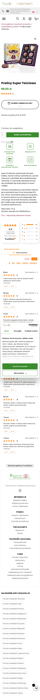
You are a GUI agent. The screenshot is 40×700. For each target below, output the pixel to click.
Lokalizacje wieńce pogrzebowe (20, 575)
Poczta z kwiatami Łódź (12, 604)
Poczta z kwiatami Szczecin (14, 623)
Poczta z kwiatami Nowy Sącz (14, 673)
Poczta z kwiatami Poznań (13, 609)
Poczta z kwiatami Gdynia (13, 663)
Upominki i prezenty (22, 24)
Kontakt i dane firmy (20, 557)
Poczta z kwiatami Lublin (12, 648)
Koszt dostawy (20, 545)
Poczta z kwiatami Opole (13, 693)
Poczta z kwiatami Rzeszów (14, 633)
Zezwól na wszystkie (20, 366)
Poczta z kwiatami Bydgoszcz (14, 613)
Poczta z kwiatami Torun (12, 643)
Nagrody (20, 563)
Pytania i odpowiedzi (20, 515)
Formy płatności (20, 542)
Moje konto (20, 530)
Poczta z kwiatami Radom (13, 658)
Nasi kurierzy (20, 560)
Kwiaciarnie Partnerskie (20, 569)
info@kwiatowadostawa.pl (7, 11)
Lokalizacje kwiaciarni (20, 578)
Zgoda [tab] (6, 331)
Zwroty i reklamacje (20, 506)
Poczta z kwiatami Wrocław (14, 599)
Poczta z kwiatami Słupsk (13, 678)
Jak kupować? (20, 518)
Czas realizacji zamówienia (20, 548)
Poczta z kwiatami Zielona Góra (15, 688)
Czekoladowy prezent (10, 26)
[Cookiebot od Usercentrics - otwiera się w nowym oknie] (29, 325)
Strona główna (7, 24)
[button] (5, 249)
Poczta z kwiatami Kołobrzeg (14, 683)
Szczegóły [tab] (17, 331)
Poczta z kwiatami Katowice (14, 638)
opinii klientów (10, 232)
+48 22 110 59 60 (10, 486)
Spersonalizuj (19, 373)
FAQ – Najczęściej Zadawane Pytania (16, 215)
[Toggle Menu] (4, 19)
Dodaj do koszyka (22, 135)
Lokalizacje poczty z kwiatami (20, 572)
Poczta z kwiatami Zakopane (14, 668)
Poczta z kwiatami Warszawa (14, 618)
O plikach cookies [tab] (31, 331)
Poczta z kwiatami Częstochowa (16, 653)
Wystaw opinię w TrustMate (20, 465)
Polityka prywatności (20, 503)
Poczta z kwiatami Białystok (14, 628)
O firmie (20, 566)
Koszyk (20, 533)
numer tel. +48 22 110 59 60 (3, 11)
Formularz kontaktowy (20, 521)
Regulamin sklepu (20, 500)
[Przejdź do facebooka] (20, 491)
